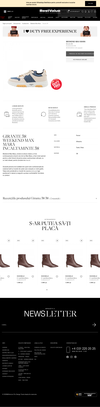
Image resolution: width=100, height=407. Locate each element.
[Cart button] (95, 11)
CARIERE (4, 347)
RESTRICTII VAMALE (7, 363)
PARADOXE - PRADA (23, 356)
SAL (35, 359)
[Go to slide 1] (47, 289)
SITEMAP (4, 368)
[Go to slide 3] (50, 289)
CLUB (10, 11)
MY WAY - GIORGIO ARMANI (25, 359)
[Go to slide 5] (53, 289)
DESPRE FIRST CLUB (7, 352)
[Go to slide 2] (48, 289)
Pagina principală (7, 23)
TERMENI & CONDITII (40, 347)
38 (77, 154)
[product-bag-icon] (8, 281)
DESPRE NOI (5, 350)
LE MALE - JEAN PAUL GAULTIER (24, 348)
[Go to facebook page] (67, 357)
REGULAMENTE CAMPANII (9, 358)
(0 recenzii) (79, 48)
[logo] (50, 11)
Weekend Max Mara (35, 23)
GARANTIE (5, 360)
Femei (78, 135)
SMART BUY (10, 17)
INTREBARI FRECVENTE (8, 371)
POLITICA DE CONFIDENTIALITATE (39, 353)
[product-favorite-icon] (8, 276)
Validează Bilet (75, 11)
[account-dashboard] (89, 11)
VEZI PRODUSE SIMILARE (80, 59)
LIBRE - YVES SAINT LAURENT (23, 366)
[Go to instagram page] (71, 357)
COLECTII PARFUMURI (56, 347)
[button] (8, 240)
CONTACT (5, 373)
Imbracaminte (16, 23)
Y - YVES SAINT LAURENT (25, 351)
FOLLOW (90, 3)
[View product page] (26, 258)
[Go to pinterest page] (75, 357)
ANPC (36, 356)
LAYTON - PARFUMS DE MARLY (24, 374)
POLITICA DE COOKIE (40, 350)
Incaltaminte (25, 23)
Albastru (79, 141)
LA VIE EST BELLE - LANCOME (23, 370)
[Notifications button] (86, 11)
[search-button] (82, 11)
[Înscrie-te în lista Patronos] (94, 324)
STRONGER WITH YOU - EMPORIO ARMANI (24, 362)
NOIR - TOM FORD (23, 380)
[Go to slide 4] (51, 289)
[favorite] (92, 11)
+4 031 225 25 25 (84, 348)
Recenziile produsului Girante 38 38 (31, 198)
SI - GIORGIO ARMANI (24, 354)
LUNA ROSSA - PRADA (24, 377)
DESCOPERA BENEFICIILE (9, 355)
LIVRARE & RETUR (7, 366)
